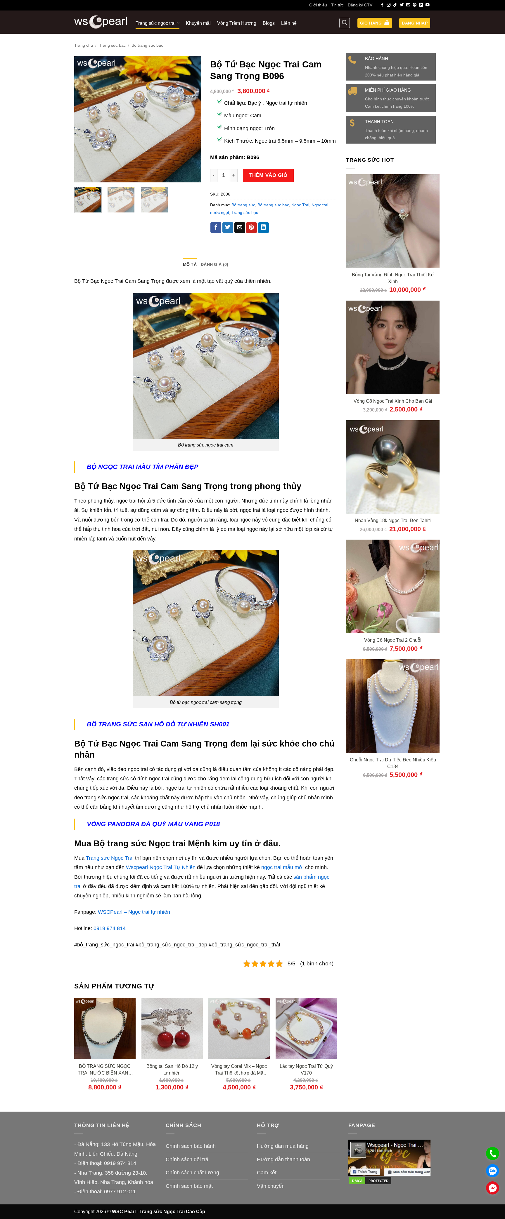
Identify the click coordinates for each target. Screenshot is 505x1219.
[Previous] (84, 119)
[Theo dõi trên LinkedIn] (421, 5)
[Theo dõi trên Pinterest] (415, 5)
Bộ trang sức (243, 205)
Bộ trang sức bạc (147, 45)
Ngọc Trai (300, 205)
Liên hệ (289, 23)
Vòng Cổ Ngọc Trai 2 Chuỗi (392, 640)
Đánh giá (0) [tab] (214, 264)
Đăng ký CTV (360, 5)
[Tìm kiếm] (344, 23)
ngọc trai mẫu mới (282, 867)
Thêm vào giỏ (268, 175)
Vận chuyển (271, 1186)
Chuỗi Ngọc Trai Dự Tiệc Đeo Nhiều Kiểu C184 (393, 763)
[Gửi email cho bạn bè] (239, 227)
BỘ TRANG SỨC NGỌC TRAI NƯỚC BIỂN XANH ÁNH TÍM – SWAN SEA (105, 1069)
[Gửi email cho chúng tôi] (408, 5)
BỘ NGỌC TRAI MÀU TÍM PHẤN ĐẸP (142, 466)
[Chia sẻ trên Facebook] (215, 227)
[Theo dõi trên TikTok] (395, 5)
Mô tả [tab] (190, 264)
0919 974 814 (110, 928)
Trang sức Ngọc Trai (110, 858)
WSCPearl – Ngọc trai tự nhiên (134, 912)
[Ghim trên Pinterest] (251, 227)
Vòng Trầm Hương (236, 23)
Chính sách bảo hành (191, 1146)
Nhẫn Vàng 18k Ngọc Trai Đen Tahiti (393, 520)
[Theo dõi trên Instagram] (389, 5)
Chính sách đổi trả (187, 1159)
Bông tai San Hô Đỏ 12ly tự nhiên (172, 1069)
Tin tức (337, 5)
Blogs (269, 23)
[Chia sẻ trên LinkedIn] (263, 227)
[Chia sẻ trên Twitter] (227, 227)
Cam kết (266, 1173)
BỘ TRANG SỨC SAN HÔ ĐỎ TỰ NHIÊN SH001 (158, 724)
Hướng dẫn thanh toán (283, 1159)
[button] (374, 23)
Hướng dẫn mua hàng (283, 1146)
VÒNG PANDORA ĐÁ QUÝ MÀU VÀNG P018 (153, 824)
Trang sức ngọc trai (156, 23)
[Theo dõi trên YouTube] (428, 5)
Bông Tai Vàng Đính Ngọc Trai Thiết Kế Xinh (393, 278)
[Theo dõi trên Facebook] (382, 5)
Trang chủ (83, 45)
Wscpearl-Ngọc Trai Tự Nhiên (161, 867)
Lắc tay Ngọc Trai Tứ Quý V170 (306, 1069)
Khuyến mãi (198, 23)
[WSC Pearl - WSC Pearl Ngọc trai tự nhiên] (100, 22)
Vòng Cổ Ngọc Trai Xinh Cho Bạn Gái (393, 401)
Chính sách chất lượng (192, 1173)
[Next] (191, 119)
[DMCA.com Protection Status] (370, 1180)
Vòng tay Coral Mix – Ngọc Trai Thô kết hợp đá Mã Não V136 (239, 1069)
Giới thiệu (318, 5)
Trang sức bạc (112, 45)
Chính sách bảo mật (189, 1186)
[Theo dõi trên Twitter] (402, 5)
